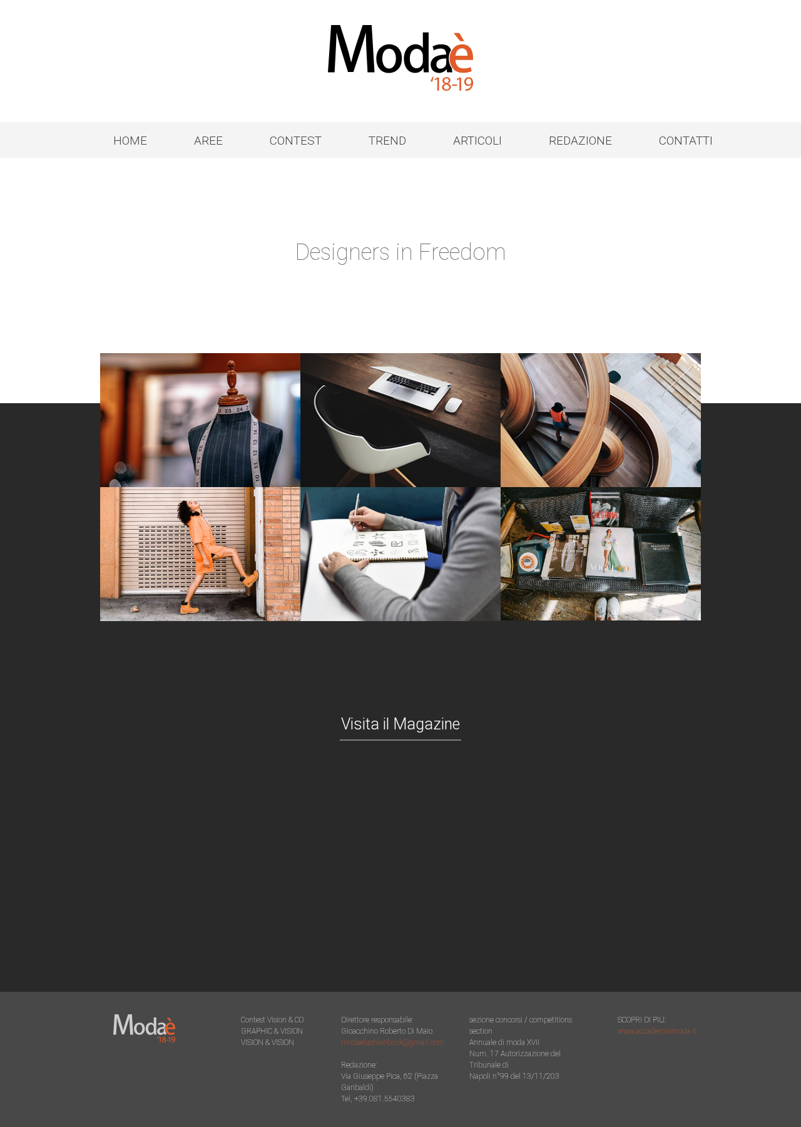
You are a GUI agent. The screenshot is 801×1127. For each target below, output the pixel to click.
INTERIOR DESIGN (600, 420)
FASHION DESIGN (200, 420)
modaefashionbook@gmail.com (392, 1042)
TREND (387, 140)
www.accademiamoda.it (657, 1031)
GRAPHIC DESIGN (400, 420)
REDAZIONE (580, 140)
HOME (130, 140)
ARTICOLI (477, 140)
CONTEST (296, 140)
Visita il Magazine (400, 724)
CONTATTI (686, 140)
